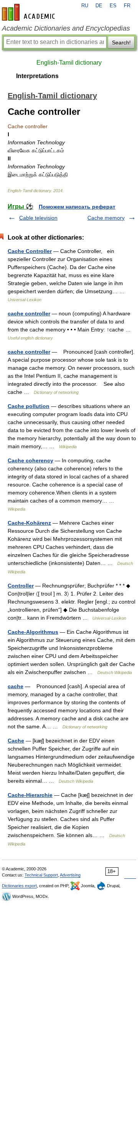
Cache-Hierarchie (30, 795)
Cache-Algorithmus (33, 632)
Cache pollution (28, 406)
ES (113, 5)
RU (84, 5)
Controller (21, 586)
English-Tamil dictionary (69, 62)
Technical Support (41, 875)
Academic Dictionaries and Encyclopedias (66, 28)
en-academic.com (29, 12)
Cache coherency (30, 460)
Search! (121, 42)
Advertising (70, 875)
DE (98, 5)
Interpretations (37, 76)
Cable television (38, 218)
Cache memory (106, 218)
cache (15, 686)
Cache (16, 741)
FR (127, 5)
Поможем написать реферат (77, 207)
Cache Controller (30, 251)
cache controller (29, 313)
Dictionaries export (19, 885)
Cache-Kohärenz (29, 523)
